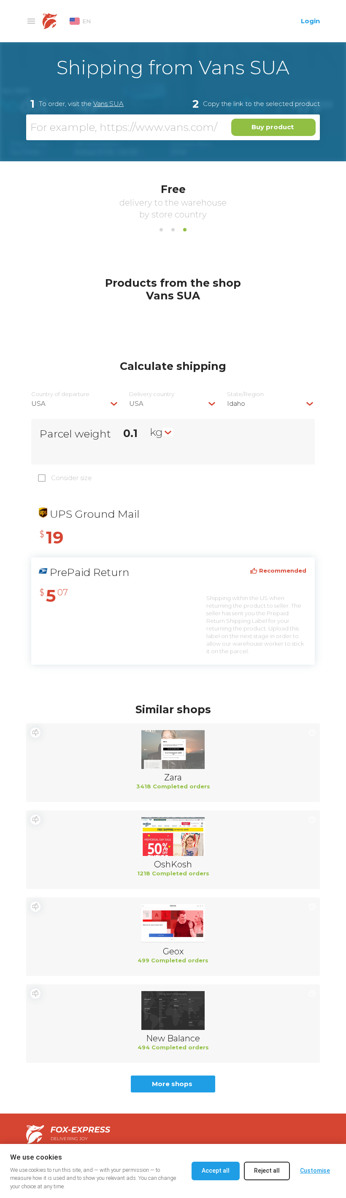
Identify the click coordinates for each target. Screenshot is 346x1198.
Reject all (267, 1170)
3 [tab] (185, 230)
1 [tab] (161, 230)
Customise (315, 1170)
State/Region (245, 394)
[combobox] (75, 403)
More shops (172, 1084)
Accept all (216, 1170)
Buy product (272, 127)
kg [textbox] (156, 432)
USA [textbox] (38, 403)
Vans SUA (108, 104)
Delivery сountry (151, 394)
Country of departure (60, 394)
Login (310, 21)
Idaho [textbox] (236, 403)
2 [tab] (173, 230)
